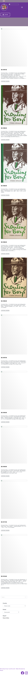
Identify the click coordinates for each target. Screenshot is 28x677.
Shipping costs (3, 664)
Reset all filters (6, 618)
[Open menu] (22, 7)
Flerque (1, 670)
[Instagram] (26, 673)
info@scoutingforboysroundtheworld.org (9, 661)
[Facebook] (22, 673)
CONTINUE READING (5, 81)
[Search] (25, 597)
